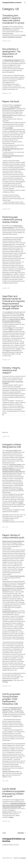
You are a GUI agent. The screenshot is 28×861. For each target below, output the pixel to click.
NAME (15, 716)
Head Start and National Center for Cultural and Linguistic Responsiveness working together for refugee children (13, 302)
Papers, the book (10, 101)
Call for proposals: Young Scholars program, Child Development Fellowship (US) (11, 699)
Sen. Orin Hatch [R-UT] (8, 588)
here (18, 677)
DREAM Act (7, 585)
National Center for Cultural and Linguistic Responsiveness (13, 320)
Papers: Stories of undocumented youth (13, 536)
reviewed (16, 105)
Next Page (22, 833)
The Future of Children (11, 450)
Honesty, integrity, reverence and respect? (11, 370)
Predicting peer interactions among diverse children (12, 219)
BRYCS (10, 312)
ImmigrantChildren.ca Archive (11, 2)
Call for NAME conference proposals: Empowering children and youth (13, 792)
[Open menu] (25, 2)
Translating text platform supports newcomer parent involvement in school (13, 19)
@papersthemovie (7, 680)
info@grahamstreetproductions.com (12, 149)
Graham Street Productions (17, 576)
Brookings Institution (8, 468)
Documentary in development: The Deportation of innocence (11, 53)
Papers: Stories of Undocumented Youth (11, 107)
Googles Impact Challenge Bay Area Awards (14, 36)
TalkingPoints (6, 28)
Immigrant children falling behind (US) (11, 445)
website (11, 817)
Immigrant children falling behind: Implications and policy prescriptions (12, 470)
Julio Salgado (9, 128)
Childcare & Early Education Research (12, 226)
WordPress (23, 858)
